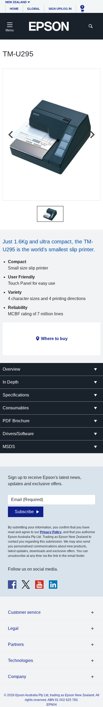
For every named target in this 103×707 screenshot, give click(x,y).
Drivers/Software (18, 433)
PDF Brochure (16, 421)
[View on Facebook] (12, 584)
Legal (13, 628)
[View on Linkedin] (53, 584)
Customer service (24, 612)
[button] (50, 214)
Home (14, 8)
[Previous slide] (11, 134)
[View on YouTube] (39, 584)
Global (33, 8)
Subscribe (24, 511)
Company (17, 676)
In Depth (10, 382)
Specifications (16, 395)
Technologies (20, 660)
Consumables (16, 408)
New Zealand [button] (16, 2)
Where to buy (54, 338)
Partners (16, 644)
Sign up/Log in (60, 8)
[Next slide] (92, 134)
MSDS (9, 446)
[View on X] (26, 584)
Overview (11, 369)
